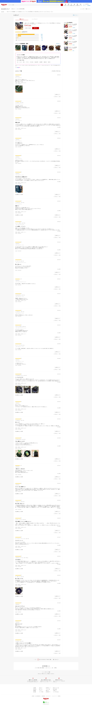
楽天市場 (2, 11)
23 (53, 659)
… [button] (5, 11)
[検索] (62, 5)
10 (50, 659)
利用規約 (56, 65)
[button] (68, 5)
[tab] (21, 19)
